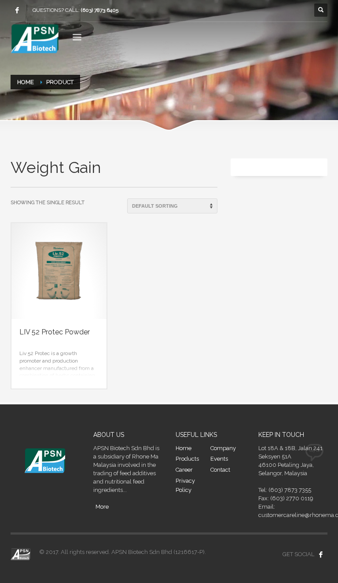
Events (219, 458)
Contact (220, 469)
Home (183, 448)
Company (223, 448)
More (102, 506)
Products (187, 458)
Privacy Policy (185, 485)
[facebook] (17, 10)
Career (184, 469)
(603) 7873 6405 (99, 10)
